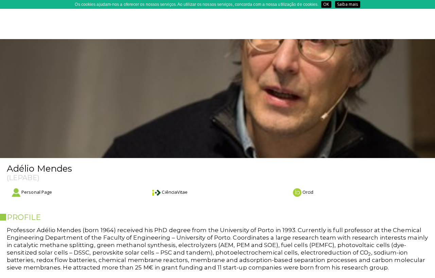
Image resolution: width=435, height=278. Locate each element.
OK (326, 4)
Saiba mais (347, 4)
